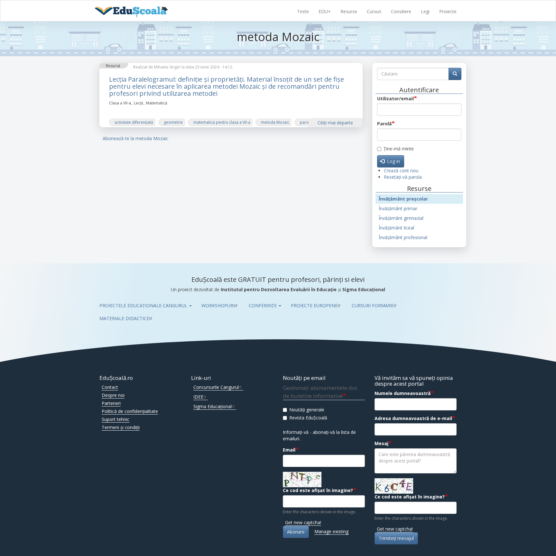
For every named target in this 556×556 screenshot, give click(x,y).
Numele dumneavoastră (403, 393)
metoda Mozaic (275, 122)
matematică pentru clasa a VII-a (221, 122)
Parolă (384, 124)
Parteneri (111, 403)
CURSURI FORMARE (373, 305)
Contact (110, 387)
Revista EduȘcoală (308, 418)
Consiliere (401, 11)
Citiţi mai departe (335, 123)
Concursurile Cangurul (216, 387)
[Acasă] (139, 11)
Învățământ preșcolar (403, 199)
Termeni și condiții (121, 427)
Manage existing (331, 531)
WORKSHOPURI (218, 305)
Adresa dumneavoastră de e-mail (413, 418)
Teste (303, 11)
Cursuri (374, 11)
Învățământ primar (398, 208)
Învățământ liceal (396, 228)
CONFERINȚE (263, 305)
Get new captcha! (303, 522)
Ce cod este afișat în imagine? (318, 490)
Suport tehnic (115, 419)
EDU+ (325, 11)
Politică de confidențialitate (130, 411)
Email (289, 450)
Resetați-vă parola (403, 177)
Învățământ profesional (403, 237)
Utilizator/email (395, 98)
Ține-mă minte (399, 149)
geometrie (173, 122)
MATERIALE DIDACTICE (124, 318)
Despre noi (113, 395)
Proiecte (448, 11)
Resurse (348, 11)
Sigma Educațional (212, 406)
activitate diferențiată (134, 122)
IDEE (198, 397)
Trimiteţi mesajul (396, 538)
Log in (393, 161)
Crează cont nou (401, 170)
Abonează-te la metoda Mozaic (135, 138)
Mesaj (381, 443)
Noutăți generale (306, 410)
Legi (425, 11)
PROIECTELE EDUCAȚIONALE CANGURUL (144, 305)
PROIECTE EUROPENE (314, 305)
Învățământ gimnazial (401, 218)
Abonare (296, 532)
